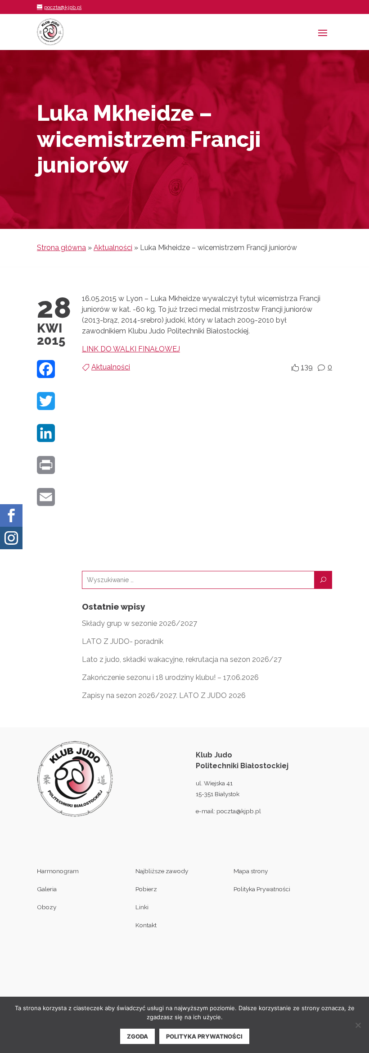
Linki (141, 907)
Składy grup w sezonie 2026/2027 (139, 623)
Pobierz (146, 889)
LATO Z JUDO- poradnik (122, 641)
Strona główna (61, 247)
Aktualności (113, 247)
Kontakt (146, 925)
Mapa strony (251, 871)
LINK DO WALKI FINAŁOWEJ (131, 349)
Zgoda (137, 1036)
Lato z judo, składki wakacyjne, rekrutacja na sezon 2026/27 (182, 659)
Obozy (46, 907)
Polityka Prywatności (262, 889)
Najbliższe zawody (161, 871)
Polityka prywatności (204, 1036)
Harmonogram (58, 871)
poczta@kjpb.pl (238, 811)
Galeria (47, 889)
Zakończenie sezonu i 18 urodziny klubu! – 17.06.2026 (170, 677)
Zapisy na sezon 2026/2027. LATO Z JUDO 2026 (164, 695)
